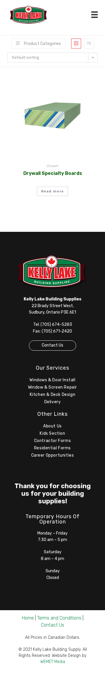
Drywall (52, 166)
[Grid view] (76, 43)
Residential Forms (52, 448)
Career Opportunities (52, 455)
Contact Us (52, 345)
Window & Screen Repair (52, 387)
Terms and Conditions (59, 618)
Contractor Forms (52, 440)
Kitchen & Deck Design (53, 394)
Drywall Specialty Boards (52, 173)
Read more (52, 191)
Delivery (52, 401)
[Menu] (94, 14)
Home (28, 618)
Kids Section (52, 433)
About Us (52, 426)
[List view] (89, 43)
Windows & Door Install (52, 379)
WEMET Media (52, 661)
